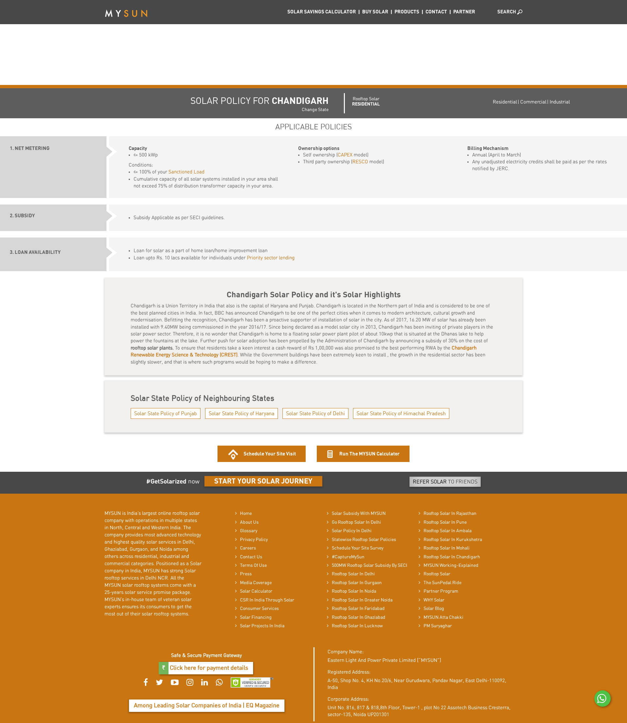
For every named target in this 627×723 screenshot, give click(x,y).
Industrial (560, 102)
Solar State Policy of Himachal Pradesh (401, 413)
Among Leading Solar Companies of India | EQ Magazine (207, 706)
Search (507, 11)
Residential (505, 102)
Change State (315, 109)
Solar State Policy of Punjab (165, 413)
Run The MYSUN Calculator (369, 454)
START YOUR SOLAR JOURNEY (263, 481)
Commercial (533, 102)
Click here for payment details (208, 668)
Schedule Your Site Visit (270, 454)
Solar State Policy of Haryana (241, 413)
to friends (445, 482)
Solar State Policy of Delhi (315, 413)
